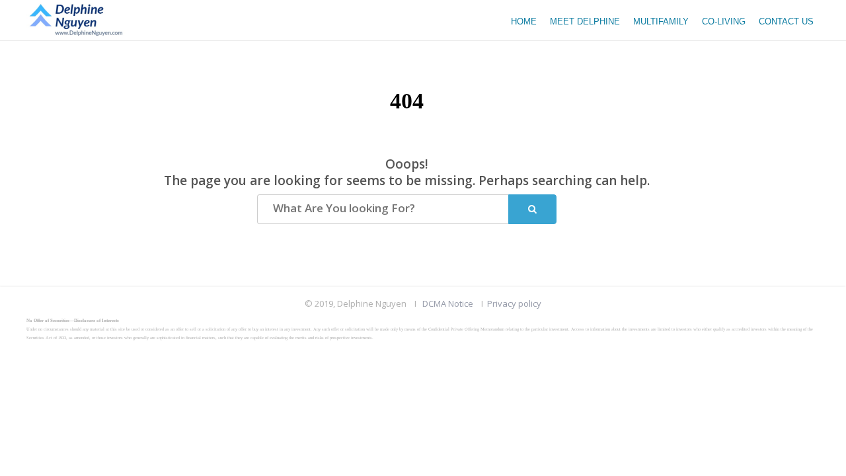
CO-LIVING (724, 21)
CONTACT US (786, 21)
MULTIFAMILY (661, 21)
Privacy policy (514, 303)
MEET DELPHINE (585, 21)
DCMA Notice (447, 303)
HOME (524, 21)
